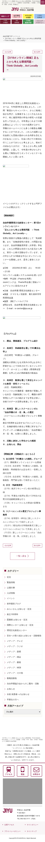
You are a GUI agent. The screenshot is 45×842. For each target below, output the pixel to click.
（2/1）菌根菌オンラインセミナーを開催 (22, 462)
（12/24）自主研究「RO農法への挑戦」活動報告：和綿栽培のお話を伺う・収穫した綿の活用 (22, 469)
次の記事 (8, 52)
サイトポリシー (32, 825)
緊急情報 (11, 582)
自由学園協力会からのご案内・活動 (23, 683)
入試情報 (11, 593)
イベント (11, 598)
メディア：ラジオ (15, 646)
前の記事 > (37, 52)
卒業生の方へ (13, 699)
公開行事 (11, 588)
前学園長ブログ (14, 604)
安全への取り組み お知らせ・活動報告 (24, 635)
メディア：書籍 (14, 662)
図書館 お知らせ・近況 (17, 619)
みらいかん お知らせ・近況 (19, 609)
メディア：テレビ (15, 641)
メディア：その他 (15, 673)
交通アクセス (9, 825)
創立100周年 (12, 614)
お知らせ (11, 689)
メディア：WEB (14, 667)
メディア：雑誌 (14, 657)
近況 (9, 577)
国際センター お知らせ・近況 (20, 625)
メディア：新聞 (14, 651)
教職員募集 (12, 678)
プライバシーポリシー (12, 831)
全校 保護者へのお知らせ (18, 694)
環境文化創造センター (17, 630)
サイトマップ (32, 831)
